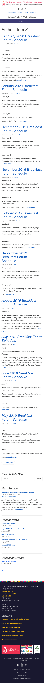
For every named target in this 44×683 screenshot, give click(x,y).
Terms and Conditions (22, 670)
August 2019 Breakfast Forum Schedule (19, 302)
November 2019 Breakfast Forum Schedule (22, 171)
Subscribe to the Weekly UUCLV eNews (15, 619)
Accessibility (22, 675)
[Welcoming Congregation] (27, 649)
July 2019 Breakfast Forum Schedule (22, 338)
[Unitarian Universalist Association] (11, 649)
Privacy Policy (22, 672)
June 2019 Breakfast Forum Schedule (17, 375)
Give (26, 12)
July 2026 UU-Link (8, 534)
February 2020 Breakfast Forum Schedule (21, 37)
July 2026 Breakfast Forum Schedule (14, 539)
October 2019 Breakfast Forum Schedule (20, 214)
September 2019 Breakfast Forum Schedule (14, 256)
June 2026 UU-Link (8, 545)
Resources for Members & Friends (13, 635)
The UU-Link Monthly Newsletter (13, 631)
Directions (12, 12)
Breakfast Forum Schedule (11, 627)
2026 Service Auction (9, 561)
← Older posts (8, 462)
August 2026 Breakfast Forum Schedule (15, 529)
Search (20, 12)
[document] (22, 301)
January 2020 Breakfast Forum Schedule (20, 87)
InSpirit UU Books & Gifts (22, 678)
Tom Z (16, 44)
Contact (33, 12)
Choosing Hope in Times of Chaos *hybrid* (18, 492)
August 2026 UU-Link (9, 523)
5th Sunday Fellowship (9, 496)
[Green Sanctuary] (37, 649)
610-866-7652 (6, 596)
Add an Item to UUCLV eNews (12, 623)
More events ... (7, 571)
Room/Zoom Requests (9, 640)
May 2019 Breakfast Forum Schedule (17, 417)
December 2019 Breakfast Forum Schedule (22, 128)
